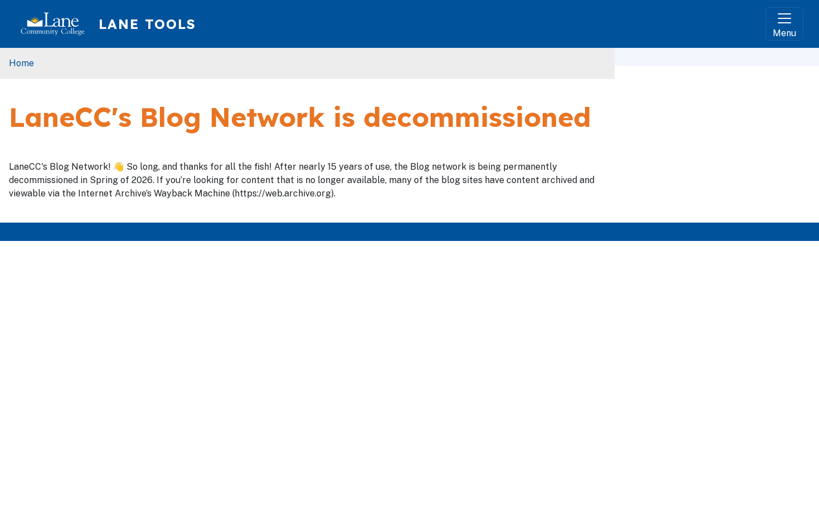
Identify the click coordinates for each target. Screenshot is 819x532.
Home (21, 63)
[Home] (57, 24)
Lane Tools (147, 24)
